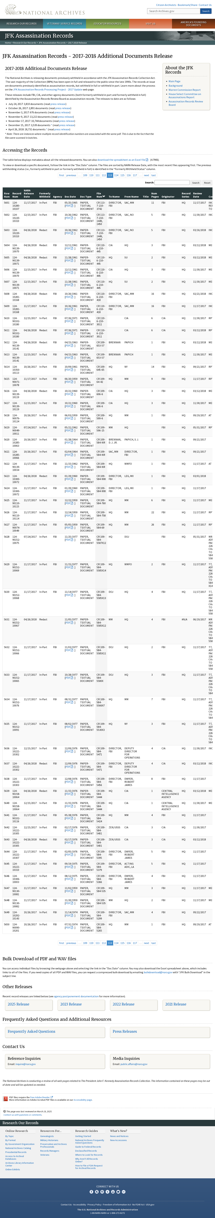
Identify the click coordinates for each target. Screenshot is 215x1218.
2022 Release (123, 1004)
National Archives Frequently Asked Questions (89, 1141)
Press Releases (125, 1031)
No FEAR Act (138, 1204)
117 (135, 175)
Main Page (174, 81)
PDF (68, 205)
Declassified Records (86, 1150)
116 (129, 175)
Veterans (44, 1154)
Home (8, 42)
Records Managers (49, 1150)
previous (71, 175)
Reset (207, 182)
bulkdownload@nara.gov (158, 972)
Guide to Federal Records (88, 1146)
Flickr (124, 1192)
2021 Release (175, 1004)
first (61, 175)
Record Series (186, 195)
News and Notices (119, 1136)
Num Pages (155, 195)
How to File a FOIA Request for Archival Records (88, 1167)
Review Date (197, 195)
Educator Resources (107, 23)
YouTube (113, 1192)
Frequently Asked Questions (31, 1031)
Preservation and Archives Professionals (53, 1145)
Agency (57, 196)
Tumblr (107, 1192)
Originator (168, 196)
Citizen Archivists (166, 5)
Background (175, 85)
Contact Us (205, 5)
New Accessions (118, 1140)
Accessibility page (83, 1099)
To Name (114, 196)
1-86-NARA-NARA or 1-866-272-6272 (107, 1212)
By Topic (9, 1136)
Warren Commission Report (185, 89)
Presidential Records (16, 1152)
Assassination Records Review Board (186, 103)
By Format (10, 1140)
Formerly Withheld (44, 195)
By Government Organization (19, 1144)
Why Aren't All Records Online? (86, 1160)
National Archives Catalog (18, 1148)
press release (58, 104)
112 (104, 175)
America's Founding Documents (193, 24)
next (146, 175)
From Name (131, 196)
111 (98, 175)
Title (146, 196)
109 (85, 175)
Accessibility (79, 1204)
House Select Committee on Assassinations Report (185, 95)
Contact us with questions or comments (23, 1114)
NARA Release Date (29, 193)
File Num (99, 195)
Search (205, 11)
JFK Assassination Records (52, 42)
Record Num (16, 195)
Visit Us (150, 23)
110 (91, 175)
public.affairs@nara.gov (133, 1064)
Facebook (91, 1192)
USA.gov (150, 1204)
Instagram (102, 1192)
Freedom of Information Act (117, 1204)
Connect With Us (107, 1186)
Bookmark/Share (187, 5)
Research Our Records (22, 23)
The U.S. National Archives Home (44, 9)
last (153, 175)
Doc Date (70, 196)
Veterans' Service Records (64, 23)
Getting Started (83, 1136)
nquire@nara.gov (26, 1064)
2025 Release (18, 1004)
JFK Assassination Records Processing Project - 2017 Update (47, 89)
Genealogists (47, 1136)
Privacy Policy (94, 1204)
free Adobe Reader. (40, 1097)
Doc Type (85, 196)
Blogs (118, 1192)
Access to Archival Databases (14, 1157)
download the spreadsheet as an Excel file (121, 159)
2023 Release (71, 1004)
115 (122, 175)
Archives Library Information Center (19, 1164)
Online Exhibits (12, 1169)
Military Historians (49, 1140)
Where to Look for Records (89, 1154)
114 (116, 175)
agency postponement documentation (76, 996)
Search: (149, 182)
